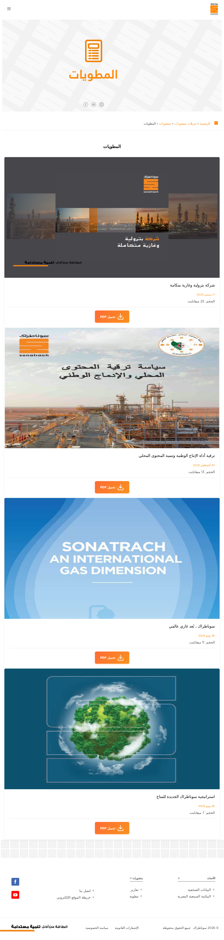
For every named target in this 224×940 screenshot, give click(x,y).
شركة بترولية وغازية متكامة (192, 285)
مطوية (134, 896)
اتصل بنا (85, 891)
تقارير (134, 890)
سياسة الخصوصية (97, 928)
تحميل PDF (107, 317)
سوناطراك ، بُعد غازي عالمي (192, 626)
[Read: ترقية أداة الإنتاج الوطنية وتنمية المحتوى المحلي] (112, 387)
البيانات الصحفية (199, 890)
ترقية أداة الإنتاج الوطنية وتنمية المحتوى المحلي (177, 455)
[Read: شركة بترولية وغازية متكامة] (112, 217)
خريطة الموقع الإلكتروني (74, 897)
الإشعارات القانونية (127, 928)
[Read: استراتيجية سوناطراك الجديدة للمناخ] (112, 728)
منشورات (138, 878)
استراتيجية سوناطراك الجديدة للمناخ (185, 796)
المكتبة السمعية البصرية (194, 896)
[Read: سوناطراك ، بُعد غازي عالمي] (112, 558)
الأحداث (211, 878)
